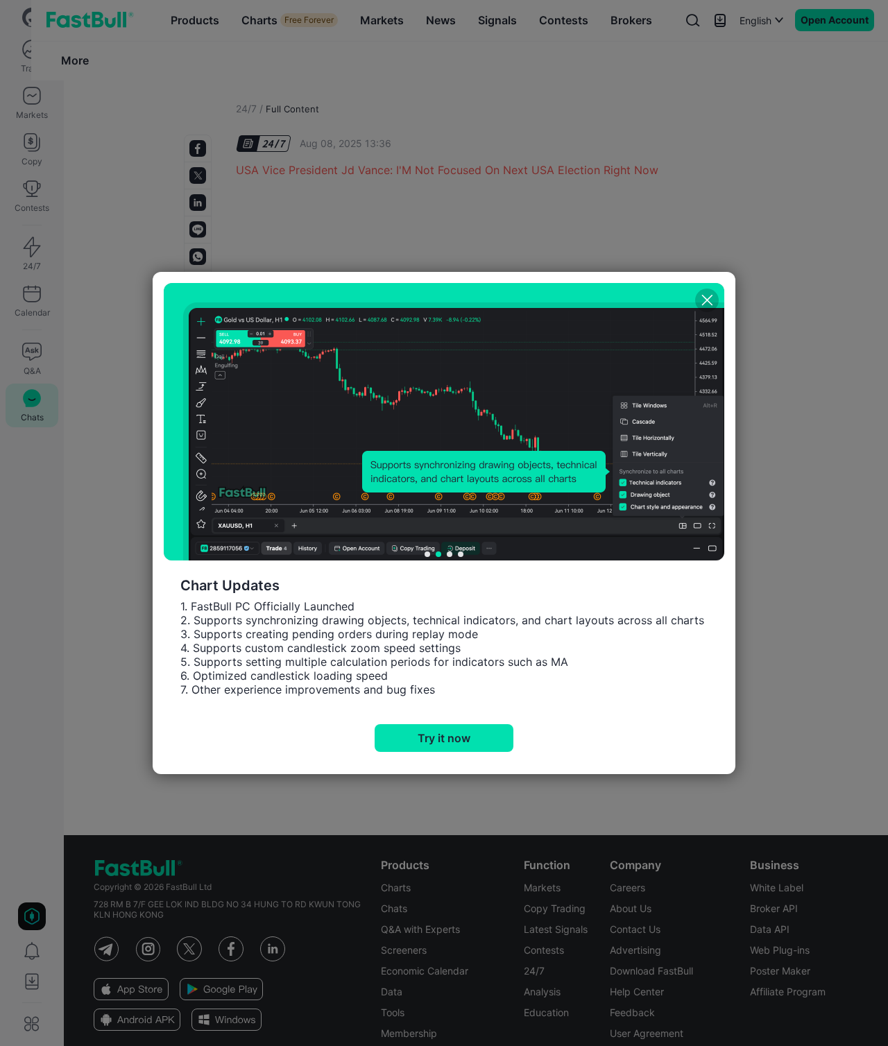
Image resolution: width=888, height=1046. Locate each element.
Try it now (444, 738)
